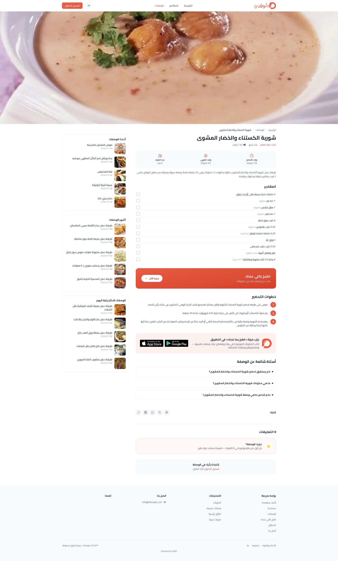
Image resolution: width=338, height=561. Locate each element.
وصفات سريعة (213, 508)
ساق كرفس (267, 207)
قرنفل (252, 233)
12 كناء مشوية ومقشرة (255, 259)
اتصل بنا (272, 530)
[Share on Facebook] (167, 412)
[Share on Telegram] (145, 412)
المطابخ (272, 525)
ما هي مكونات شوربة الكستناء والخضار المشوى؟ (241, 383)
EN (89, 6)
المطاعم (173, 5)
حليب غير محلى (257, 246)
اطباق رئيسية (215, 514)
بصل (267, 214)
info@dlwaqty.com (152, 502)
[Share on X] (159, 412)
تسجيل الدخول (72, 5)
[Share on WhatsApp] (152, 412)
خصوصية (255, 545)
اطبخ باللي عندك (268, 519)
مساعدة (272, 508)
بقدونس (260, 227)
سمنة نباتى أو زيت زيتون (248, 194)
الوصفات (159, 5)
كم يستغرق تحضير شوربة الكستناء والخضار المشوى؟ (239, 371)
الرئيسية (188, 5)
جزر (268, 201)
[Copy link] (138, 412)
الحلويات (217, 502)
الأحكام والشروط (269, 545)
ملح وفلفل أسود (266, 253)
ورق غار (269, 240)
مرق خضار (263, 220)
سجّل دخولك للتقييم (268, 144)
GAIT (175, 551)
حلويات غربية (215, 519)
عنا (248, 545)
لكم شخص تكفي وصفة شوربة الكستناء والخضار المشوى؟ (236, 395)
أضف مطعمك (269, 502)
